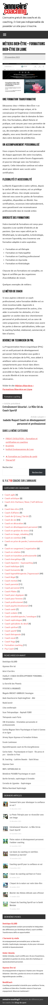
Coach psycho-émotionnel (16, 605)
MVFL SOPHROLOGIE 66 (12, 769)
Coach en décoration (14, 523)
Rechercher (8, 467)
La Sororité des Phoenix (12, 683)
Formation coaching (12, 396)
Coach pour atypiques (14, 595)
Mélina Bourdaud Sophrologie (14, 788)
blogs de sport (20, 1002)
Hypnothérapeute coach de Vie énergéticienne (21, 747)
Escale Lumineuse (10, 742)
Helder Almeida (9, 953)
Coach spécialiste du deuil (16, 623)
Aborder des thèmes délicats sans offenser (27, 893)
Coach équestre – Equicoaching (19, 562)
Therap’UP (10, 460)
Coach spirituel (11, 627)
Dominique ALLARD (10, 661)
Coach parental (11, 584)
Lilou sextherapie (9, 707)
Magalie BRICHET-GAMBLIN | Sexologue (18, 693)
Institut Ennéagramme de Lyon (20, 449)
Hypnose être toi (9, 666)
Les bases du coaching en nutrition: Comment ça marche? (24, 853)
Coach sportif (11, 630)
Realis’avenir (8, 702)
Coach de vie (10, 519)
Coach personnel (12, 587)
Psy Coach (9, 648)
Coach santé (10, 609)
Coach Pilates (11, 591)
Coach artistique (12, 498)
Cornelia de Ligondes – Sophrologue (17, 783)
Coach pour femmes (14, 598)
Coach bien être (12, 509)
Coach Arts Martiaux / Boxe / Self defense (24, 502)
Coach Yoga (10, 641)
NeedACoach (7, 982)
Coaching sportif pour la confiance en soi (26, 864)
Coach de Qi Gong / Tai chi (16, 516)
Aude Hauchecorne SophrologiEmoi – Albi (19, 698)
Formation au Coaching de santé (21, 456)
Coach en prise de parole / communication (24, 541)
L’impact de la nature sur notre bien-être (26, 883)
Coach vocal (10, 638)
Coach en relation (12, 552)
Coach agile (10, 494)
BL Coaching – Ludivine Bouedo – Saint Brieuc (21, 759)
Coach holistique (12, 566)
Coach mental (11, 580)
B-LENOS (10, 445)
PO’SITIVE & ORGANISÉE (12, 688)
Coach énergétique (13, 559)
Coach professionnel (14, 602)
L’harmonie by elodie (11, 938)
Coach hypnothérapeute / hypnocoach (22, 573)
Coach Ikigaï (10, 577)
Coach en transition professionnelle (21, 555)
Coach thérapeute (13, 634)
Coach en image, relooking (17, 534)
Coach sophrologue (13, 620)
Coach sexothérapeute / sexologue (20, 616)
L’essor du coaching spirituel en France (25, 874)
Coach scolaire (11, 612)
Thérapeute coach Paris (12, 717)
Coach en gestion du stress (17, 530)
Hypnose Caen (8, 764)
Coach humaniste (12, 570)
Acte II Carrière (9, 671)
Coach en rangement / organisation (21, 548)
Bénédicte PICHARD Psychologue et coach (19, 773)
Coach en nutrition (13, 537)
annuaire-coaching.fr (11, 999)
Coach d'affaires (12, 512)
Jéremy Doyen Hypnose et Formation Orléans (20, 737)
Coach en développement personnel (21, 527)
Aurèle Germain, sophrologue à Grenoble (19, 778)
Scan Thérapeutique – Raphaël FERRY (17, 712)
